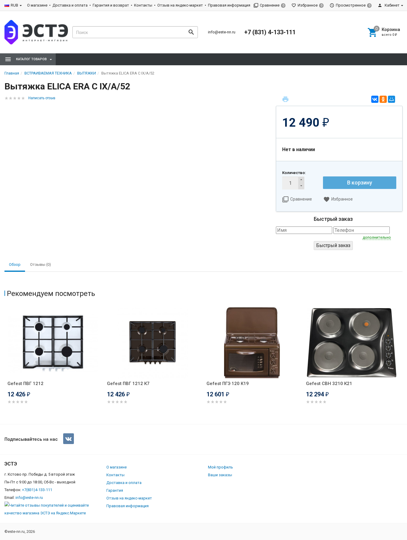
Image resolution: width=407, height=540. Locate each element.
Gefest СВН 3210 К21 (329, 383)
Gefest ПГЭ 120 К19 (227, 383)
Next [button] (401, 364)
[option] (54, 363)
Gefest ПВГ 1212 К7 (128, 383)
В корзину (359, 182)
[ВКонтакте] (374, 99)
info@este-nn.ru (221, 32)
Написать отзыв (41, 98)
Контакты (143, 5)
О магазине (37, 5)
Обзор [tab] (15, 264)
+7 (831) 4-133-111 (270, 32)
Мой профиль (220, 467)
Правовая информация (229, 5)
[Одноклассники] (383, 99)
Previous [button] (6, 364)
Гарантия (114, 490)
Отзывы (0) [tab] (40, 264)
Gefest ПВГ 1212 (25, 383)
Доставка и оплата (70, 5)
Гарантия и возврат (111, 5)
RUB (14, 5)
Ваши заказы (220, 475)
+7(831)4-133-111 (37, 490)
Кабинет (392, 5)
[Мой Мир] (391, 99)
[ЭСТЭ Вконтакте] (68, 438)
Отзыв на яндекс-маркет (180, 5)
